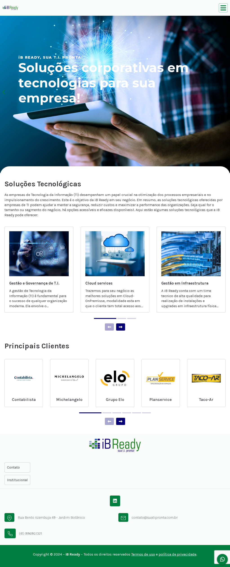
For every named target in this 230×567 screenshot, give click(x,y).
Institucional (17, 480)
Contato (13, 467)
